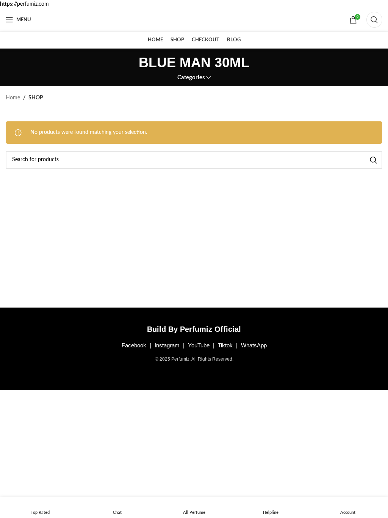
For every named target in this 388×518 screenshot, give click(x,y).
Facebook (134, 345)
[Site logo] (194, 19)
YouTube (199, 345)
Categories (191, 77)
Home (13, 97)
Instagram (167, 345)
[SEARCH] (373, 160)
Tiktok (225, 345)
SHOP (35, 97)
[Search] (374, 19)
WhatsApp (254, 345)
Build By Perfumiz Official (194, 329)
